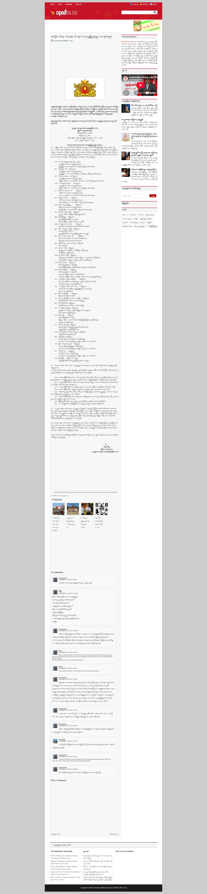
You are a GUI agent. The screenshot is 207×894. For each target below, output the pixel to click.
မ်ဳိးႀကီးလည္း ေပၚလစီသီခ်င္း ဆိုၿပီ (145, 105)
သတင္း (142, 222)
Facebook (135, 4)
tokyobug (62, 739)
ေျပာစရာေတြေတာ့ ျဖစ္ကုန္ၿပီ (132, 119)
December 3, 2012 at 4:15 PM (68, 725)
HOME (52, 4)
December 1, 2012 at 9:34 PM (68, 579)
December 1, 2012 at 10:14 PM (68, 593)
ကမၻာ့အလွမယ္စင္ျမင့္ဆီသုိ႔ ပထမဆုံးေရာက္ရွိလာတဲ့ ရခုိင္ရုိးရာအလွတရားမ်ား (145, 136)
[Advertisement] (85, 61)
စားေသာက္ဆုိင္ (127, 219)
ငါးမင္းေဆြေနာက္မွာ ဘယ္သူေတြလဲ (144, 169)
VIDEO (60, 4)
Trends (133, 215)
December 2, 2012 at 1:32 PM (68, 668)
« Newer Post (55, 834)
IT (128, 215)
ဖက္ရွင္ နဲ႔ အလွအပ (146, 219)
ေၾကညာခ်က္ (63, 495)
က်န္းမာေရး (149, 215)
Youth (140, 215)
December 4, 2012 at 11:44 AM (68, 769)
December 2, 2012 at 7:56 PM (68, 679)
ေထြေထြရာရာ (152, 226)
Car (123, 215)
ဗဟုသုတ (125, 222)
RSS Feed (145, 4)
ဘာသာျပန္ (133, 222)
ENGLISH (79, 4)
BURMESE (69, 4)
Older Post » (114, 834)
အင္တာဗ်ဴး (149, 222)
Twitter (154, 4)
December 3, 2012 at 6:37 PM (68, 741)
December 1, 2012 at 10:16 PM (68, 630)
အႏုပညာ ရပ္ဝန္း (139, 226)
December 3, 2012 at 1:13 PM (68, 710)
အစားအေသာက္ (127, 226)
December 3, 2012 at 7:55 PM (68, 756)
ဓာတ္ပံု (136, 219)
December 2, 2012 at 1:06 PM (68, 652)
